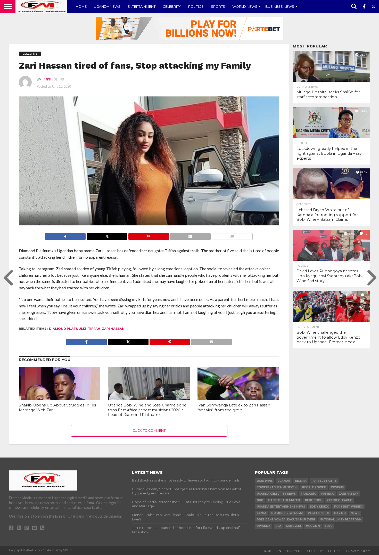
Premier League (339, 500)
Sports (218, 6)
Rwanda (263, 526)
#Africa (327, 493)
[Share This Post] (106, 235)
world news (244, 6)
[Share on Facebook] (65, 235)
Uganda (283, 481)
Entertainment (141, 6)
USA (278, 526)
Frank (46, 79)
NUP (260, 500)
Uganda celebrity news (276, 493)
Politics (196, 6)
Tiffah (94, 329)
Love (328, 526)
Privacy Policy (358, 551)
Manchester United (284, 500)
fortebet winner (348, 506)
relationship (318, 513)
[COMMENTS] (232, 235)
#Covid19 (313, 526)
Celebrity (172, 6)
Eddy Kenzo (319, 506)
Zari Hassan (113, 329)
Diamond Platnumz (67, 329)
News (355, 513)
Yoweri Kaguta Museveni (277, 487)
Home (81, 6)
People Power (314, 487)
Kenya (261, 513)
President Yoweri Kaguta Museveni (286, 519)
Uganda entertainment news (281, 506)
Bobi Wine (265, 481)
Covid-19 (337, 487)
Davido (340, 513)
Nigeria (301, 481)
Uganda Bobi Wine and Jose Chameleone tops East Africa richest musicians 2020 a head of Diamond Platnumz (147, 410)
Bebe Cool (313, 500)
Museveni (293, 526)
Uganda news (107, 6)
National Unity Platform (340, 519)
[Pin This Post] (148, 235)
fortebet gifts (324, 481)
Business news (279, 6)
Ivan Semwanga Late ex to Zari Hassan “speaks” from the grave (233, 407)
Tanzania (308, 493)
